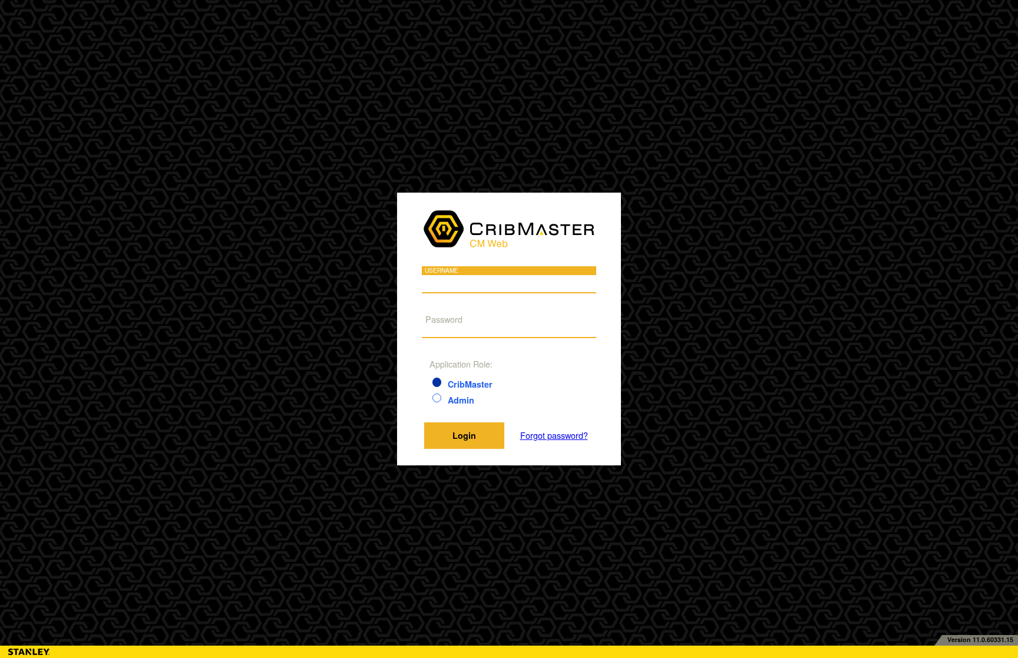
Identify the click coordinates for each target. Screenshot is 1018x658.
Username (441, 270)
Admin (461, 400)
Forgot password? (554, 435)
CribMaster (470, 384)
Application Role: (461, 364)
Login (464, 435)
